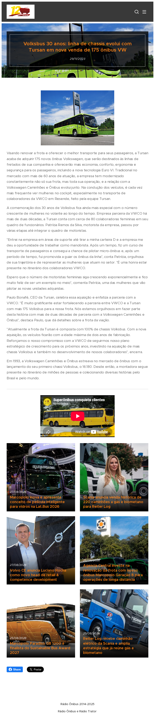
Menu (144, 12)
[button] (136, 12)
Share (17, 669)
